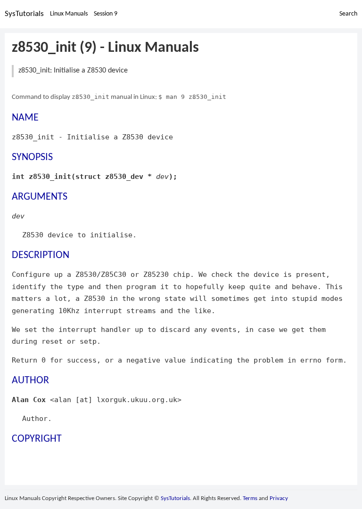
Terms (250, 498)
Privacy (279, 498)
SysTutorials (24, 14)
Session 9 (105, 13)
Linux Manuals (69, 13)
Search (348, 13)
